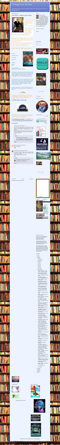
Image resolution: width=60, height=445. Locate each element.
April (39, 266)
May (39, 265)
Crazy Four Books (22, 4)
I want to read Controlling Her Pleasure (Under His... (43, 324)
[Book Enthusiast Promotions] (20, 400)
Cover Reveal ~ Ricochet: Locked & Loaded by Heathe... (43, 345)
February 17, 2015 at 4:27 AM (20, 125)
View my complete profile (40, 26)
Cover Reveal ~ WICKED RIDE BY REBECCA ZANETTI (42, 309)
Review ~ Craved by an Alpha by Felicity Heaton (43, 351)
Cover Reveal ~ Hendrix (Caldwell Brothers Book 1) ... (42, 316)
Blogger (38, 438)
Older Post (31, 178)
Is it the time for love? (41, 365)
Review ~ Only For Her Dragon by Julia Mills (43, 363)
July (38, 262)
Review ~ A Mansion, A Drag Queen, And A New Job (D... (42, 271)
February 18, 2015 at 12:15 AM (22, 150)
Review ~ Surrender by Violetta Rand (43, 336)
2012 (38, 371)
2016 (38, 256)
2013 (38, 369)
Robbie (15, 145)
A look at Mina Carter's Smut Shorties (42, 341)
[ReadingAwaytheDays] (39, 412)
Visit (38, 96)
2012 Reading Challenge (46, 205)
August (39, 261)
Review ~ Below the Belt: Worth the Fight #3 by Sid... (43, 313)
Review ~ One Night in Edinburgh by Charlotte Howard (43, 355)
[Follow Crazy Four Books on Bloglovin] (40, 29)
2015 (38, 257)
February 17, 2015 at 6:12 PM (20, 145)
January (39, 366)
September (40, 260)
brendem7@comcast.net (40, 239)
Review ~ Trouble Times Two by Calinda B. (43, 338)
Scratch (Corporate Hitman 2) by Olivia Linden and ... (43, 326)
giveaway (20, 120)
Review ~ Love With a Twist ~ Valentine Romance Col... (42, 328)
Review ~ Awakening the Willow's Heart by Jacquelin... (43, 334)
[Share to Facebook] (28, 119)
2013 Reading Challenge (42, 118)
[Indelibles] (40, 218)
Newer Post (14, 178)
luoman (31, 438)
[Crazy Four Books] (36, 44)
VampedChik (16, 150)
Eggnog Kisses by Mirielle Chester (42, 343)
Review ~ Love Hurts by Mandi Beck (43, 301)
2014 (38, 368)
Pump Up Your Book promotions (27, 120)
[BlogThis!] (27, 119)
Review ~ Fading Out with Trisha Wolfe (43, 275)
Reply (15, 133)
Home (23, 178)
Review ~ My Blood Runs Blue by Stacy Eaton (42, 295)
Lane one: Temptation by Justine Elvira (43, 357)
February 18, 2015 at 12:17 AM (25, 159)
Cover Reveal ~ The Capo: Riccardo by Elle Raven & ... (42, 299)
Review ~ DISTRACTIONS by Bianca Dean (42, 279)
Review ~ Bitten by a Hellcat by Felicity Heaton (43, 297)
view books (46, 123)
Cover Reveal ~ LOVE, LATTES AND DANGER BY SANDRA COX (42, 284)
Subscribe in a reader (39, 98)
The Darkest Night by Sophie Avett (42, 291)
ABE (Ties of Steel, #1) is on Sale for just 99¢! (43, 311)
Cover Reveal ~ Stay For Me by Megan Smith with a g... (43, 320)
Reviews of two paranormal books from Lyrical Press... (42, 288)
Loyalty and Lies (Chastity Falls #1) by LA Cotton (43, 305)
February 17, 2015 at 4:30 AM (22, 137)
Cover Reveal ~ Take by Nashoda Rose (41, 353)
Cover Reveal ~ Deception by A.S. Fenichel (42, 318)
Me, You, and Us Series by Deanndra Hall (42, 361)
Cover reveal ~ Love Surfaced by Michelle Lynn (42, 349)
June (39, 264)
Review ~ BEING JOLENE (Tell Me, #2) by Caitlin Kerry (42, 273)
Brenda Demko (42, 15)
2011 (37, 372)
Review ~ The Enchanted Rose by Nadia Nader (43, 307)
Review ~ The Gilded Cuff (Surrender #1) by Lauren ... (42, 322)
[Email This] (26, 119)
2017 (38, 255)
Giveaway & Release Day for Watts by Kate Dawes (42, 286)
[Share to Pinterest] (29, 119)
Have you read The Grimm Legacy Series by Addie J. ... (42, 347)
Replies (16, 135)
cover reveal (16, 120)
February (39, 269)
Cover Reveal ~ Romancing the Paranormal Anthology (43, 303)
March (39, 268)
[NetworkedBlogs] (45, 217)
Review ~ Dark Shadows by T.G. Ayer (43, 293)
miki (14, 125)
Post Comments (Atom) (20, 180)
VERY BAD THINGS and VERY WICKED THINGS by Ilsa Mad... (43, 359)
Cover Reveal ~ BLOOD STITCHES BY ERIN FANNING (43, 277)
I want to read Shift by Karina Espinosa (43, 330)
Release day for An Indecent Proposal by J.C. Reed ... (42, 281)
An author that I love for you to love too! (43, 332)
